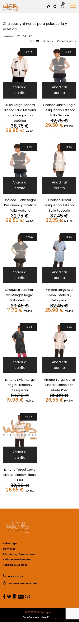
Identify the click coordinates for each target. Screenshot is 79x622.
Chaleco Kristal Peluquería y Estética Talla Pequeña (59, 205)
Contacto (9, 548)
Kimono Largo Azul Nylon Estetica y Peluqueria (59, 295)
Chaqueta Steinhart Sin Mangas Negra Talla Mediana (20, 295)
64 (24, 36)
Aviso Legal (10, 543)
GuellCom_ (48, 617)
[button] (20, 90)
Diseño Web (31, 617)
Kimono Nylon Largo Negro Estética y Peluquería (20, 384)
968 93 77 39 (15, 576)
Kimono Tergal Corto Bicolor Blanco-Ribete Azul (19, 474)
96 (30, 36)
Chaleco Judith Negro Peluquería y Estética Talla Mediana (19, 205)
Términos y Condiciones (19, 554)
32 (18, 36)
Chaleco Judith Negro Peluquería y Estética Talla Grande (59, 110)
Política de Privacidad (17, 559)
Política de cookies (15, 565)
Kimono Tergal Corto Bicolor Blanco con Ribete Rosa (59, 384)
